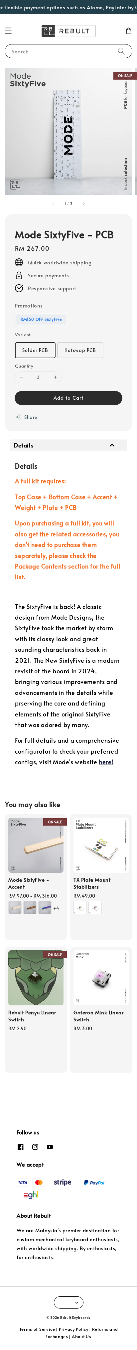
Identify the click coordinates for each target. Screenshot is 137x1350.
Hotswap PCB (80, 350)
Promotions (29, 305)
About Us (81, 1336)
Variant (23, 335)
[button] (8, 31)
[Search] (121, 50)
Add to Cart (68, 397)
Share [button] (30, 417)
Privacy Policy (73, 1329)
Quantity (24, 366)
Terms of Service (37, 1329)
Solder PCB (35, 350)
